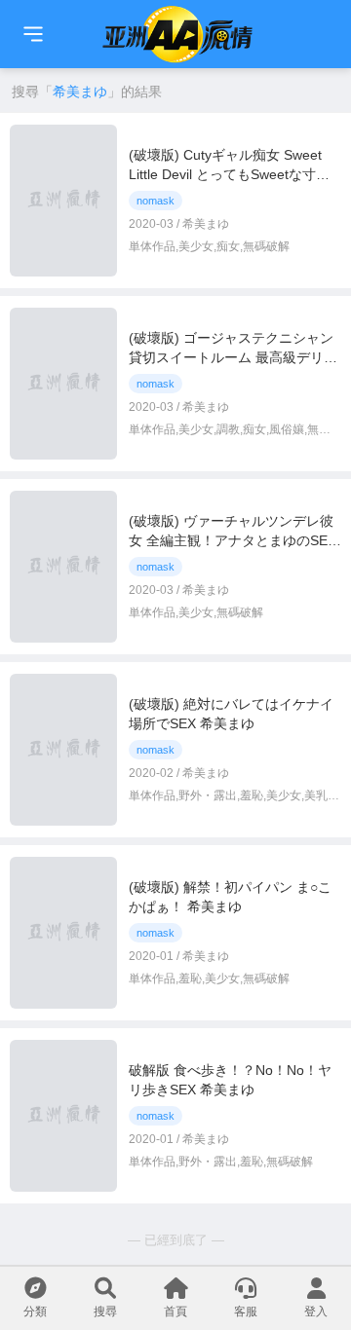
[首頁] (33, 34)
